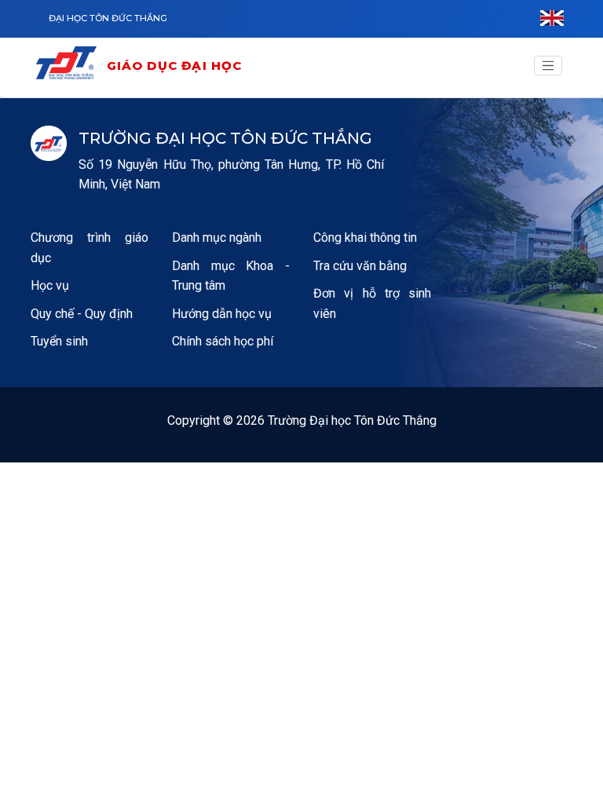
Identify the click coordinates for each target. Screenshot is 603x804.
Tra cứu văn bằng (360, 265)
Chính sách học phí (222, 341)
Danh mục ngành (216, 237)
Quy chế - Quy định (82, 313)
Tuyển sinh (59, 341)
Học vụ (50, 285)
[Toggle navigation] (548, 66)
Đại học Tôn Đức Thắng (108, 18)
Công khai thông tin (365, 237)
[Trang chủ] (70, 65)
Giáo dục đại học (175, 65)
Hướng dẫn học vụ (222, 313)
